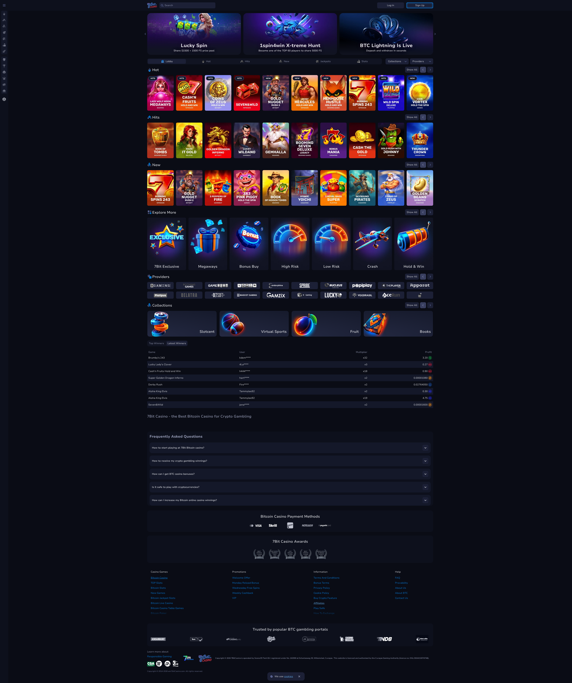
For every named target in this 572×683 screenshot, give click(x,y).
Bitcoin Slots (158, 588)
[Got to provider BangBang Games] (420, 295)
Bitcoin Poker (159, 613)
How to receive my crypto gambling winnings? (179, 461)
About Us (400, 588)
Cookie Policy (321, 593)
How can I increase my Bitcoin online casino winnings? (184, 500)
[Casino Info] (233, 639)
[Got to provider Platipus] (160, 295)
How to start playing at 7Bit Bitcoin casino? (178, 447)
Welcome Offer (241, 577)
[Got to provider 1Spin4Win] (247, 285)
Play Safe (319, 608)
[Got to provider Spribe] (304, 285)
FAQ (397, 577)
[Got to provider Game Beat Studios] (218, 285)
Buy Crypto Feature (325, 598)
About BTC (401, 593)
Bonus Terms (321, 583)
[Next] (435, 34)
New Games (158, 593)
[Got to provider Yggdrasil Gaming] (362, 295)
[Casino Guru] (195, 639)
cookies (288, 676)
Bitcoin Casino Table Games (167, 608)
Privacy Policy (322, 588)
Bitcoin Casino (159, 577)
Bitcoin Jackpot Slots (163, 598)
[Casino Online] (309, 639)
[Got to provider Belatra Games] (189, 295)
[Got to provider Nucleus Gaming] (333, 285)
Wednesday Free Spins (246, 588)
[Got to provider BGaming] (160, 285)
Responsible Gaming (159, 656)
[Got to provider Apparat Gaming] (420, 285)
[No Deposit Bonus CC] (384, 639)
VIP (234, 598)
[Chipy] (271, 639)
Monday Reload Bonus (245, 583)
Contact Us (401, 598)
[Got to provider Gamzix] (275, 295)
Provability (401, 583)
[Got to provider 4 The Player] (391, 285)
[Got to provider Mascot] (247, 295)
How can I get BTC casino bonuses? (173, 474)
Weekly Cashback (242, 593)
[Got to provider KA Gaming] (304, 295)
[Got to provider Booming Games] (189, 285)
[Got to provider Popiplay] (362, 285)
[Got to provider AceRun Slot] (391, 295)
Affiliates (319, 603)
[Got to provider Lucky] (333, 295)
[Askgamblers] (158, 639)
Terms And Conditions (326, 577)
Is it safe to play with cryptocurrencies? (175, 487)
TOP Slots (157, 583)
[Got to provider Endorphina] (275, 285)
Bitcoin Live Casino (162, 603)
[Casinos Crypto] (346, 639)
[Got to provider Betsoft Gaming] (218, 295)
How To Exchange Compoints (324, 615)
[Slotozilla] (422, 639)
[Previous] (145, 34)
